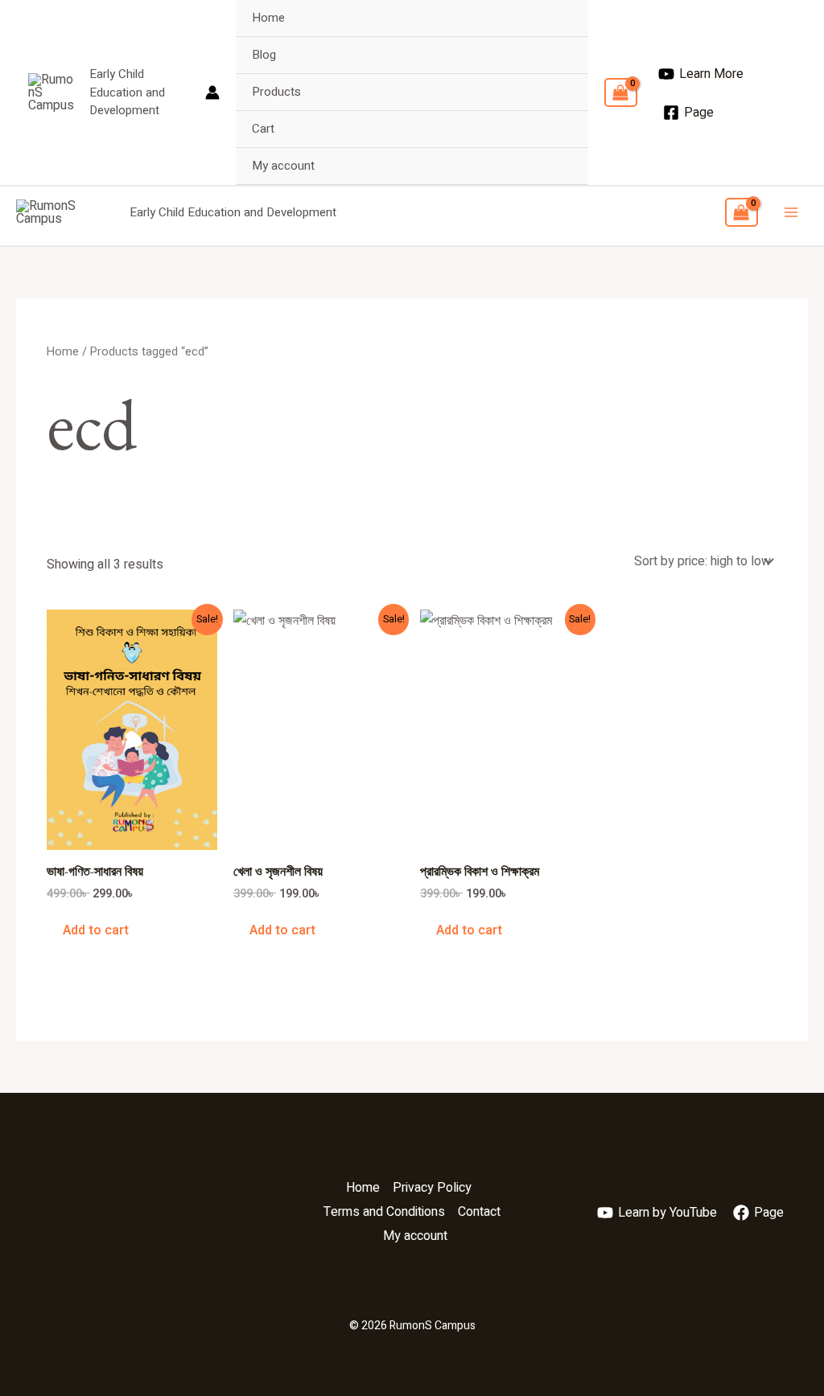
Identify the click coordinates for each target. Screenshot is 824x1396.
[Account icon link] (212, 92)
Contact (479, 1212)
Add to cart (96, 930)
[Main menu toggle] (791, 212)
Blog (264, 55)
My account (283, 165)
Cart (263, 129)
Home (268, 18)
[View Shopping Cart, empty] (620, 93)
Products (276, 92)
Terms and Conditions (384, 1212)
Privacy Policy (432, 1187)
